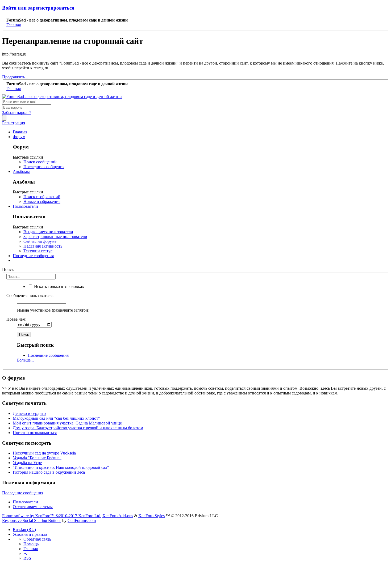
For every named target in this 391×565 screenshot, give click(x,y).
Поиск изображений (41, 196)
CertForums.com (82, 520)
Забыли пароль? (16, 112)
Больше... (25, 360)
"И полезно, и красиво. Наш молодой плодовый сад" (61, 467)
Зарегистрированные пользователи (55, 236)
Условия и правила (30, 534)
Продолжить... (15, 77)
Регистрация (13, 123)
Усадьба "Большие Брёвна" (37, 458)
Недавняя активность (42, 246)
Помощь (31, 544)
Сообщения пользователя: (29, 295)
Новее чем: (16, 319)
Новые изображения (41, 201)
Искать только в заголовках (58, 286)
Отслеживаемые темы (33, 506)
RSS (27, 558)
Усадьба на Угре (27, 462)
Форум (19, 136)
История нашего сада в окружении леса (49, 472)
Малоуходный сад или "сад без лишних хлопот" (56, 418)
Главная (20, 132)
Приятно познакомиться (35, 432)
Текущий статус (37, 251)
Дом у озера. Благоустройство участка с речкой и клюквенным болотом (78, 428)
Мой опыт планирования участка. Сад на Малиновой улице (67, 423)
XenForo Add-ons (117, 515)
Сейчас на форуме (39, 241)
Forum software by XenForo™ (51, 515)
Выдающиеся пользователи (48, 232)
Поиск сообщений (40, 162)
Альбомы (21, 171)
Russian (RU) (24, 529)
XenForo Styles (151, 515)
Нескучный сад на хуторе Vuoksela (44, 453)
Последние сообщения (43, 166)
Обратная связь (37, 539)
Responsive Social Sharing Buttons (31, 520)
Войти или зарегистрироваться (38, 8)
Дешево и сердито (29, 413)
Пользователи (25, 206)
